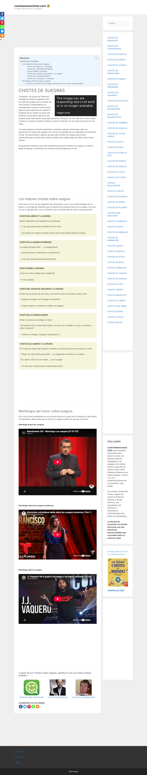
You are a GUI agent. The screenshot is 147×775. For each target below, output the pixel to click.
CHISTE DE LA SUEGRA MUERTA (38, 76)
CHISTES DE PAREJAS (117, 166)
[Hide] (1, 40)
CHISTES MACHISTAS (116, 295)
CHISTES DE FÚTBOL (116, 177)
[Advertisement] (57, 31)
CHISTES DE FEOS (115, 147)
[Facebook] (21, 706)
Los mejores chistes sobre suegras (36, 64)
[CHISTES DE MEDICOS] (58, 694)
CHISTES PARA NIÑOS (117, 306)
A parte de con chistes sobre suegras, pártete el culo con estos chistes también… (54, 83)
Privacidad (18, 757)
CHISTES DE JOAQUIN (117, 273)
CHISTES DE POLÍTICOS (117, 101)
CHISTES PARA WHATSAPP (32, 697)
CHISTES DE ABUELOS (117, 128)
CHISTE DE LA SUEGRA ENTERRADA (40, 69)
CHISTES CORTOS (115, 317)
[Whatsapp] (33, 706)
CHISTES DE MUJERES (117, 207)
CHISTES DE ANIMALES (117, 232)
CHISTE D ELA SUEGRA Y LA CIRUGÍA (40, 78)
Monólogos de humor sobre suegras (36, 81)
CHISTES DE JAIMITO (116, 301)
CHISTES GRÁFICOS (116, 251)
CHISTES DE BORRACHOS (83, 697)
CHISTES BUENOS (115, 311)
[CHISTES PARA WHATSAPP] (32, 694)
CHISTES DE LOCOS (116, 172)
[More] (37, 706)
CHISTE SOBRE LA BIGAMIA (37, 71)
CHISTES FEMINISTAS (116, 268)
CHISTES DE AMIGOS (116, 79)
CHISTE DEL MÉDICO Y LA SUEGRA (39, 67)
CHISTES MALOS (114, 322)
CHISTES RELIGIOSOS (116, 54)
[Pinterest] (29, 706)
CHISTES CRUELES (115, 262)
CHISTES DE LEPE (115, 284)
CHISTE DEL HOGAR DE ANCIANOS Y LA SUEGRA (44, 74)
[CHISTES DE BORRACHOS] (84, 694)
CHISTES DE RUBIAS (116, 202)
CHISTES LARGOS (115, 246)
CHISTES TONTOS (115, 227)
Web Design (73, 771)
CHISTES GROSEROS (116, 60)
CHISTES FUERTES (115, 191)
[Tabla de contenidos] (96, 58)
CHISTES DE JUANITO (117, 65)
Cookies (17, 762)
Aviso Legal (19, 752)
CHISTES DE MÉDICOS (57, 697)
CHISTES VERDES (115, 290)
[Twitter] (25, 706)
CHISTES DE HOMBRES (117, 123)
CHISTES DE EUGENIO (117, 279)
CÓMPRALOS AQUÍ (115, 590)
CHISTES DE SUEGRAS (29, 61)
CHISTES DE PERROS (116, 161)
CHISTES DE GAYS (115, 142)
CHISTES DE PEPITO (116, 257)
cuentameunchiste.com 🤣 (32, 6)
